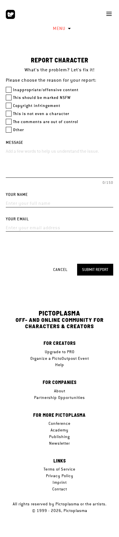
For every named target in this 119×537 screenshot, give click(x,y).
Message (14, 142)
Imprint (60, 482)
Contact (59, 489)
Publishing (59, 436)
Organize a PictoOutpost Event (59, 358)
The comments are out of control (45, 121)
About (59, 390)
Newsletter (59, 443)
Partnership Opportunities (59, 397)
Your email (17, 219)
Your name (17, 194)
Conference (59, 423)
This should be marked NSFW (42, 97)
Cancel (60, 269)
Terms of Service (59, 469)
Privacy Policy (59, 475)
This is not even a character (41, 113)
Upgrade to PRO (60, 351)
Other (18, 129)
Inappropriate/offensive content (46, 89)
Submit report (95, 269)
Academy (59, 430)
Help (59, 364)
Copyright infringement (36, 105)
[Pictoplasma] (10, 14)
